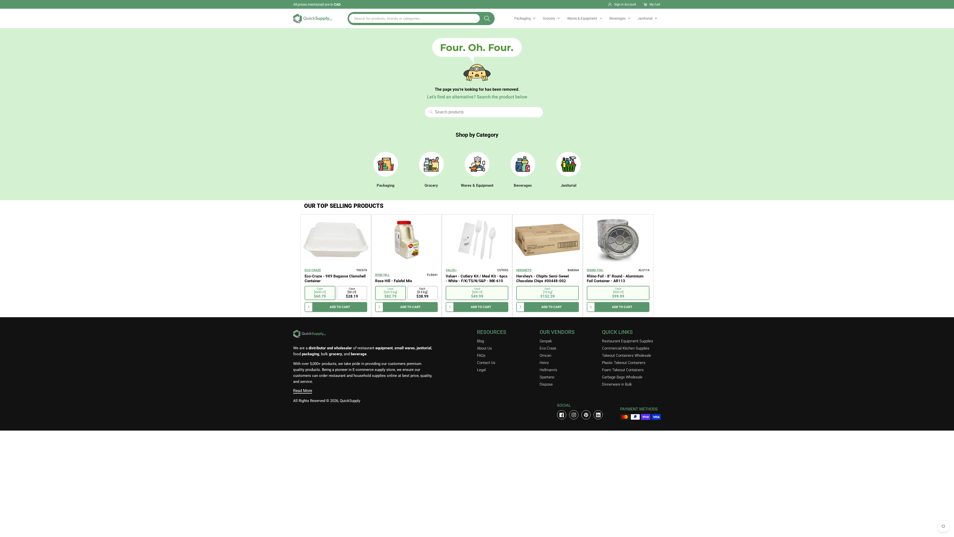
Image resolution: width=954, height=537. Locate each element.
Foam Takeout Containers (623, 370)
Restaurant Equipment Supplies (627, 341)
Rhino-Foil (595, 270)
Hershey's (523, 270)
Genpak (546, 341)
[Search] (487, 18)
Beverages (617, 18)
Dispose (546, 384)
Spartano (547, 377)
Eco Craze (548, 348)
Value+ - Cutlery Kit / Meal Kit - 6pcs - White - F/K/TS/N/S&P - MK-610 (477, 278)
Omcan (545, 355)
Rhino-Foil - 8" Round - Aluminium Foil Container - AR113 (615, 278)
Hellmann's (548, 370)
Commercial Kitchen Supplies (625, 348)
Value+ (451, 270)
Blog (480, 341)
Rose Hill (382, 275)
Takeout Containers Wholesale (626, 355)
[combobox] (414, 18)
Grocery (549, 18)
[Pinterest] (586, 414)
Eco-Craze (313, 270)
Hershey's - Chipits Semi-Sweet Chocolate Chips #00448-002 (542, 278)
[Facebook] (561, 414)
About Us (484, 348)
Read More (302, 390)
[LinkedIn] (598, 414)
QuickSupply (350, 401)
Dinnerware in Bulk (617, 384)
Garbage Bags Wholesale (622, 377)
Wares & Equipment (582, 18)
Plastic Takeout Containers (623, 362)
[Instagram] (573, 414)
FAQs (481, 355)
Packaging (522, 18)
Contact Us (486, 362)
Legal (481, 370)
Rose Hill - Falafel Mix (393, 281)
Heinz (544, 362)
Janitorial (645, 18)
